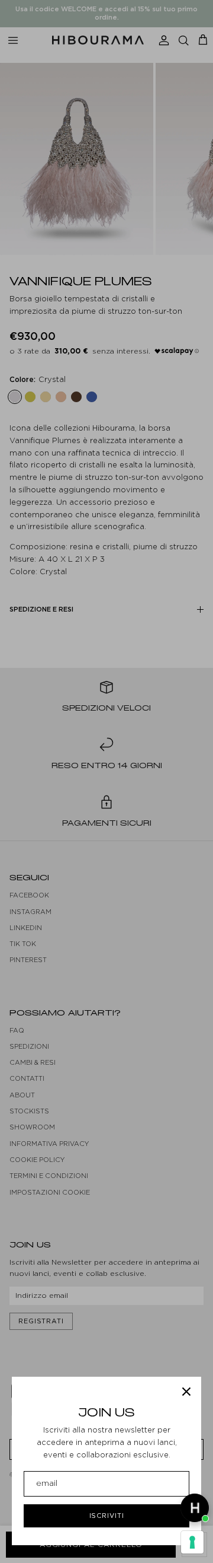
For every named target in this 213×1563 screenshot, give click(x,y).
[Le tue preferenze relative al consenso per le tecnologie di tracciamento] (192, 1542)
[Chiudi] (186, 1392)
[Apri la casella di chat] (194, 1508)
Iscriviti (106, 1515)
